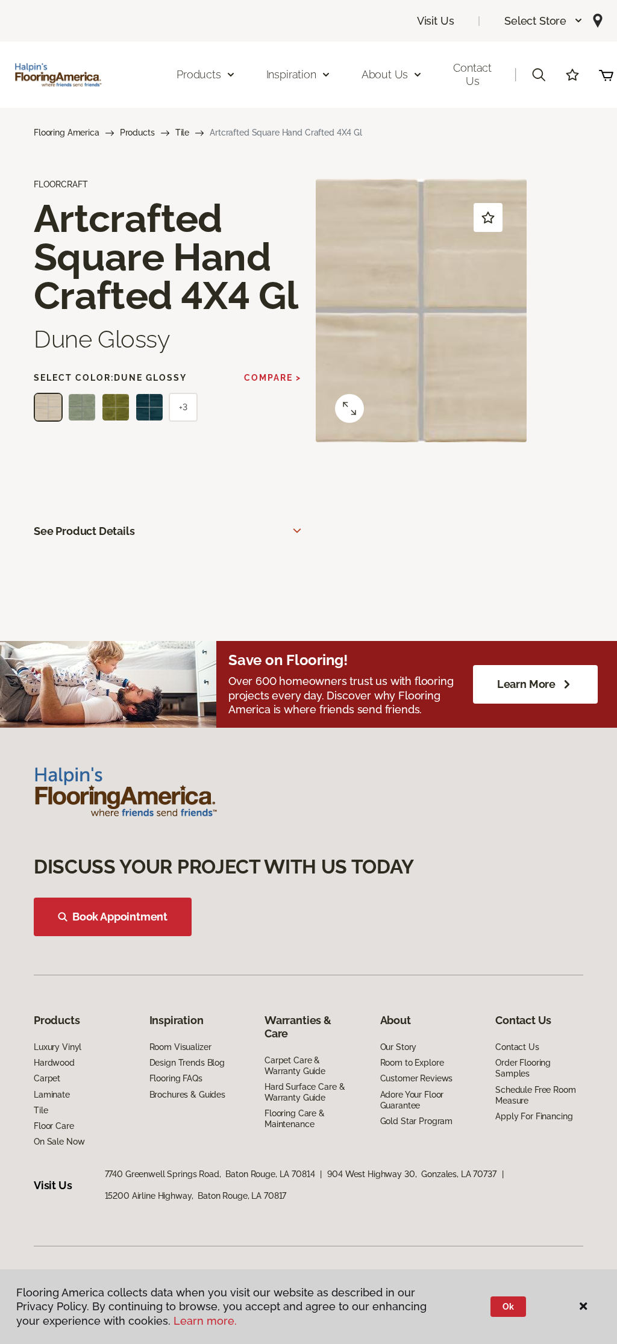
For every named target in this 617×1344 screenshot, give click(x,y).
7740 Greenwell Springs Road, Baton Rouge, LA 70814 (210, 1174)
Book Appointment (120, 916)
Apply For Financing (533, 1116)
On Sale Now (59, 1141)
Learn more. (205, 1320)
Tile (182, 132)
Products (137, 132)
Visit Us (435, 20)
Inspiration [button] (291, 74)
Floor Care (54, 1126)
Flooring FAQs (175, 1078)
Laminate (52, 1094)
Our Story (398, 1047)
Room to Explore (412, 1062)
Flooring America (66, 132)
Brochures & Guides (187, 1094)
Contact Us (472, 74)
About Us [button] (385, 74)
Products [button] (199, 74)
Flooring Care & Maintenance (295, 1118)
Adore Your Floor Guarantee (412, 1100)
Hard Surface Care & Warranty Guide (305, 1092)
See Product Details (84, 531)
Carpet (47, 1078)
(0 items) (606, 74)
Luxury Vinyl (57, 1047)
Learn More (526, 684)
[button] (543, 21)
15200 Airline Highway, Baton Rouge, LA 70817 (196, 1196)
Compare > (272, 378)
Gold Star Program (416, 1121)
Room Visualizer (180, 1047)
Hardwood (54, 1062)
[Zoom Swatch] (349, 408)
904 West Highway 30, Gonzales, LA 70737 (411, 1174)
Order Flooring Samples (523, 1068)
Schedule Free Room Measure (535, 1095)
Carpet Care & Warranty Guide (295, 1065)
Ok (508, 1306)
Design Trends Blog (187, 1062)
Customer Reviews (416, 1078)
